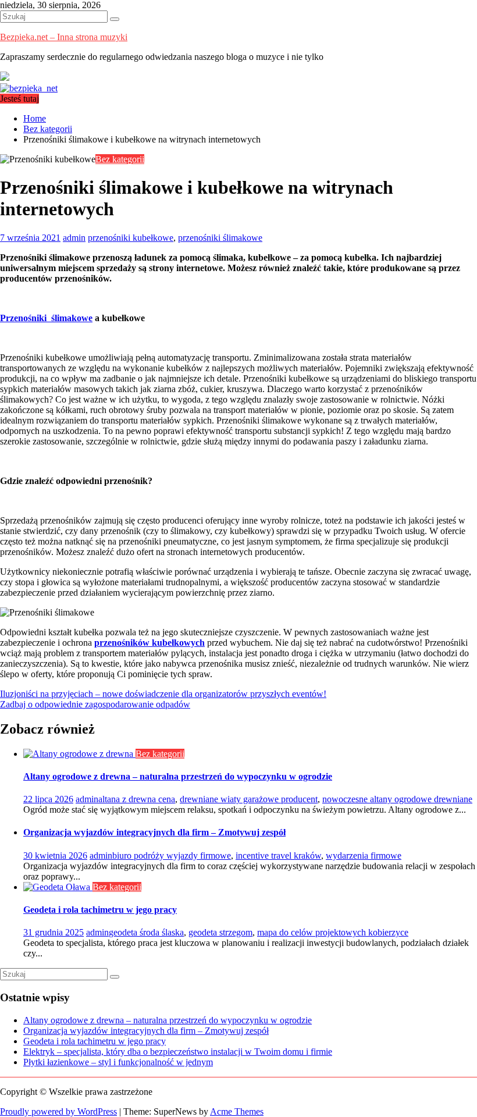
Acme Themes (237, 1111)
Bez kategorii (119, 159)
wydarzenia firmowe (363, 855)
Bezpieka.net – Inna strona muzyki (63, 37)
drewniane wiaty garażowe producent (249, 799)
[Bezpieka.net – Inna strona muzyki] (29, 88)
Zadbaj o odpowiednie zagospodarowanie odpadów (95, 704)
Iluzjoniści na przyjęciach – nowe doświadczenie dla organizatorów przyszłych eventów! (163, 694)
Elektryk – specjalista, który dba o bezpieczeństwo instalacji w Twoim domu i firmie (177, 1051)
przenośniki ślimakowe (220, 238)
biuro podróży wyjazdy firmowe (171, 855)
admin (74, 238)
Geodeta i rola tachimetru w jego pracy (100, 910)
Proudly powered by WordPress (58, 1111)
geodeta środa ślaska (146, 932)
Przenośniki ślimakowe (46, 318)
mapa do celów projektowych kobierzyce (332, 932)
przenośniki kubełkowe (130, 238)
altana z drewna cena (136, 799)
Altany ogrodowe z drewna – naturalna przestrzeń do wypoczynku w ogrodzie (177, 776)
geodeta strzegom (220, 932)
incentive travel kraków (278, 855)
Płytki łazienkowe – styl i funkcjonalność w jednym (118, 1062)
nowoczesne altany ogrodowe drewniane (397, 799)
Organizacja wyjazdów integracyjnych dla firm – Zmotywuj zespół (154, 832)
